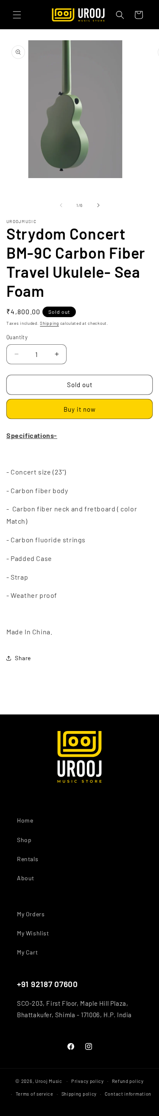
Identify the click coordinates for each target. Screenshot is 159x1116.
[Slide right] (98, 205)
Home (25, 820)
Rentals (27, 858)
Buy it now (80, 409)
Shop (24, 839)
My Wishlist (33, 933)
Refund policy (128, 1081)
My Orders (31, 914)
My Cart (27, 952)
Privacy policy (87, 1081)
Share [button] (23, 657)
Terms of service (34, 1093)
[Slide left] (61, 205)
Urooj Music (48, 1080)
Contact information (128, 1093)
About (25, 878)
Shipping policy (79, 1093)
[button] (17, 15)
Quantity (17, 337)
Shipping (49, 323)
